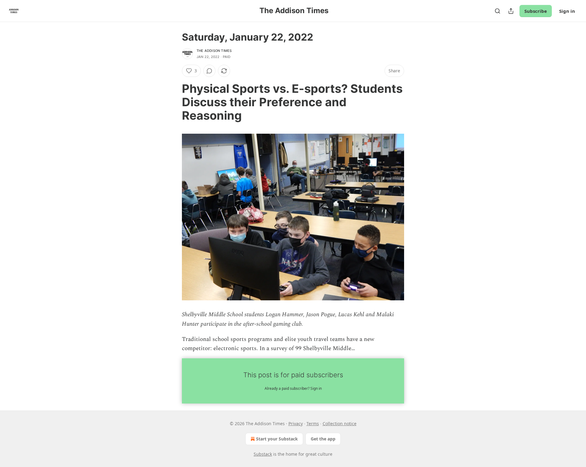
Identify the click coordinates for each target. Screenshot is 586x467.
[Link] (173, 102)
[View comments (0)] (209, 71)
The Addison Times (214, 51)
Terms (312, 423)
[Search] (497, 11)
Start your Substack (277, 439)
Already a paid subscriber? (293, 388)
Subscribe (535, 11)
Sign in (567, 11)
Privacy (295, 423)
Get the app (323, 439)
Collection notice (339, 423)
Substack (263, 454)
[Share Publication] (511, 11)
